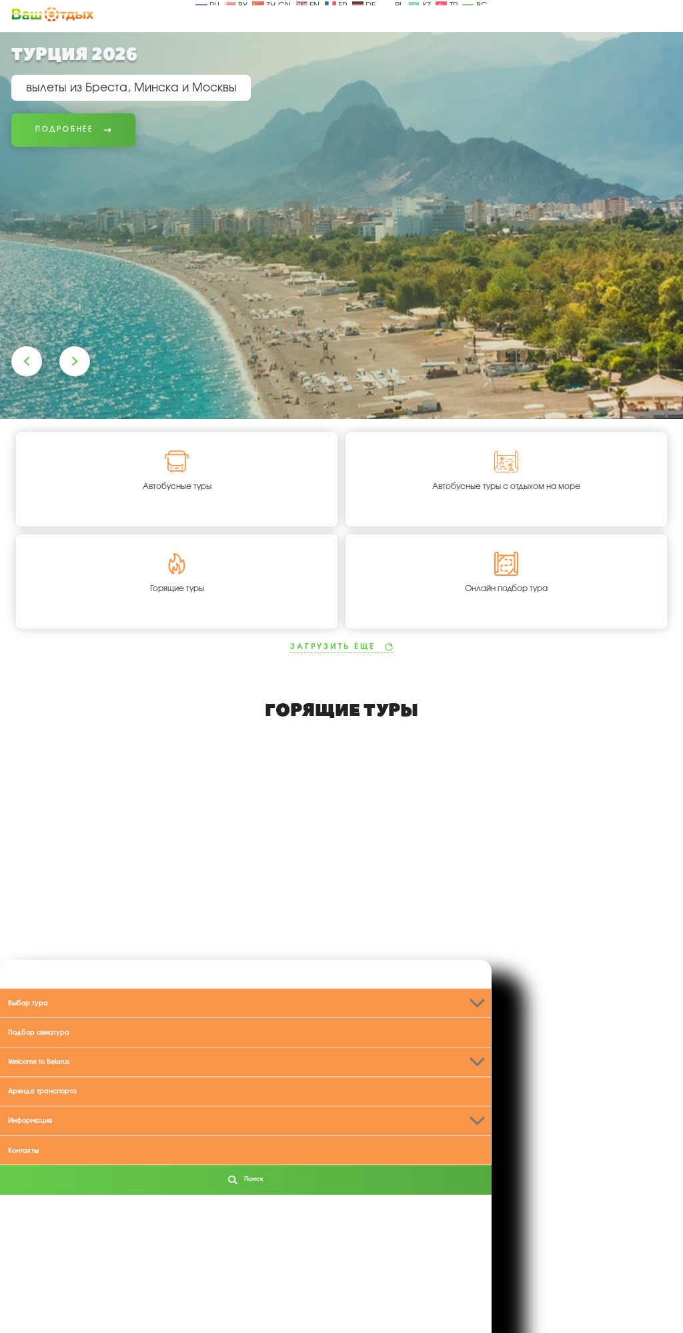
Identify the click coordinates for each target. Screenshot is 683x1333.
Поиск (252, 1179)
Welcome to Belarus (38, 1062)
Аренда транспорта (42, 1091)
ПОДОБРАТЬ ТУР (603, 1295)
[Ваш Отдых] (52, 14)
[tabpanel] (341, 225)
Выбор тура (28, 1002)
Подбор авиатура (38, 1032)
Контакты (23, 1150)
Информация (30, 1121)
